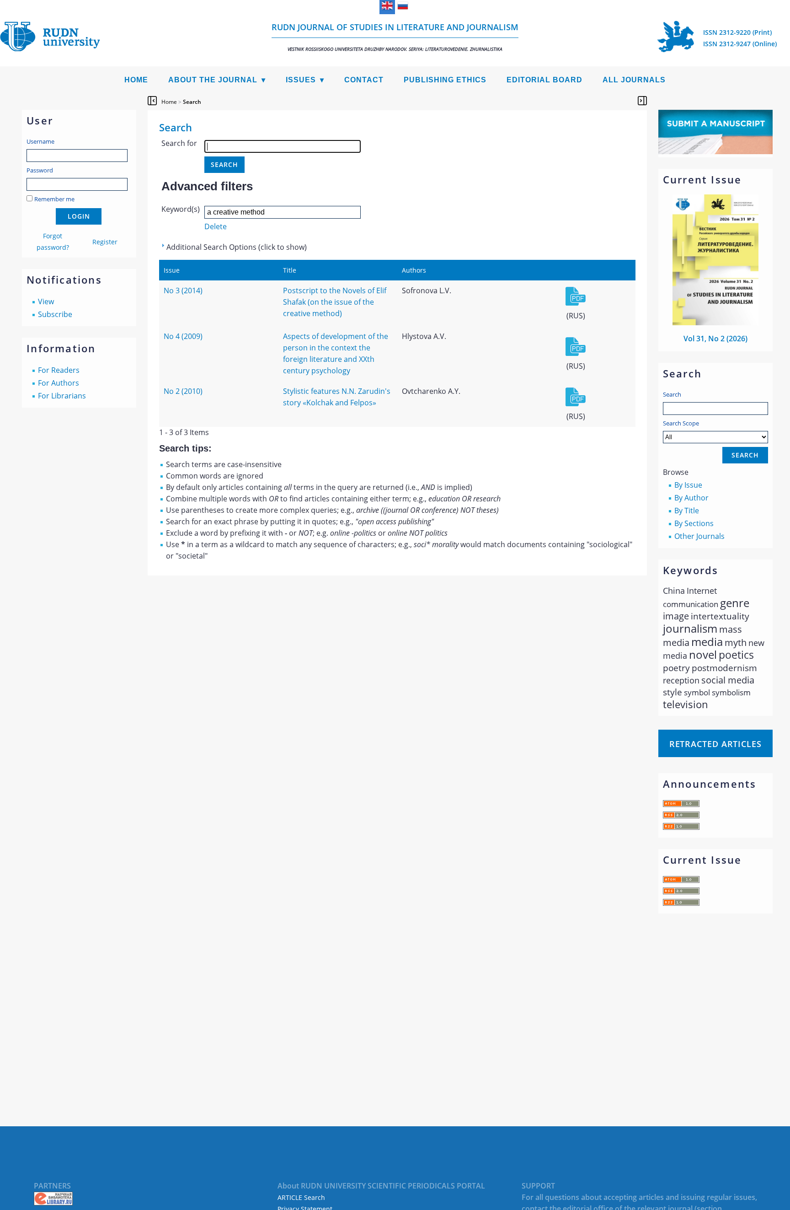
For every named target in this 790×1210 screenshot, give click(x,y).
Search (672, 394)
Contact (364, 80)
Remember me (54, 199)
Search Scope (681, 423)
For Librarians (62, 396)
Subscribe (55, 314)
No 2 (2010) (183, 391)
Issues (301, 80)
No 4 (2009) (183, 336)
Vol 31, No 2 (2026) (715, 338)
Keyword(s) (180, 209)
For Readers (59, 370)
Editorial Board (544, 80)
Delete (215, 226)
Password (40, 170)
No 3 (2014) (183, 290)
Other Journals (699, 536)
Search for (179, 143)
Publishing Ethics (445, 80)
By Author (691, 498)
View (46, 301)
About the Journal (212, 80)
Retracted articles (715, 743)
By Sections (694, 523)
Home (136, 80)
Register (104, 241)
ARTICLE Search (301, 1197)
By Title (686, 511)
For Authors (58, 383)
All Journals (634, 80)
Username (40, 141)
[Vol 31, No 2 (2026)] (715, 322)
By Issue (688, 485)
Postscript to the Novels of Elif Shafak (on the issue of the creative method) (334, 301)
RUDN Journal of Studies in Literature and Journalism (395, 37)
